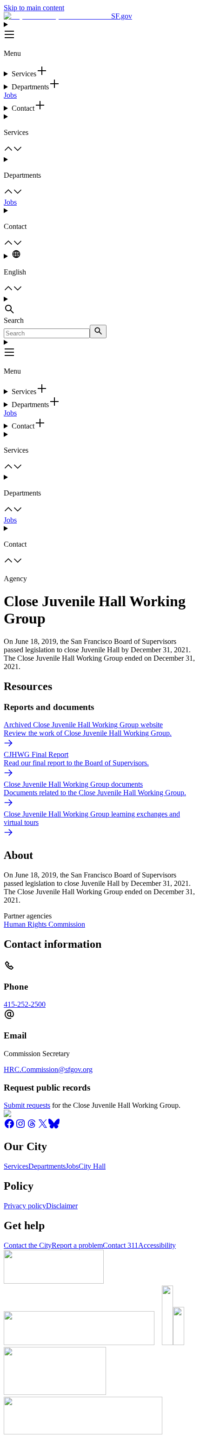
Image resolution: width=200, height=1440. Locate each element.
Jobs (10, 95)
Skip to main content (34, 8)
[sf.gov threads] (31, 1127)
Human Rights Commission (44, 924)
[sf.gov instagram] (20, 1127)
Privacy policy (25, 1206)
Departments (47, 1166)
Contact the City (28, 1245)
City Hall (92, 1166)
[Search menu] (100, 305)
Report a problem (77, 1245)
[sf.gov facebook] (9, 1127)
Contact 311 (120, 1245)
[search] (98, 331)
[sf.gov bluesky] (54, 1127)
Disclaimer (62, 1206)
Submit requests (27, 1105)
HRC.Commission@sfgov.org (48, 1069)
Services (16, 1166)
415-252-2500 (25, 1004)
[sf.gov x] (42, 1127)
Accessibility (157, 1245)
